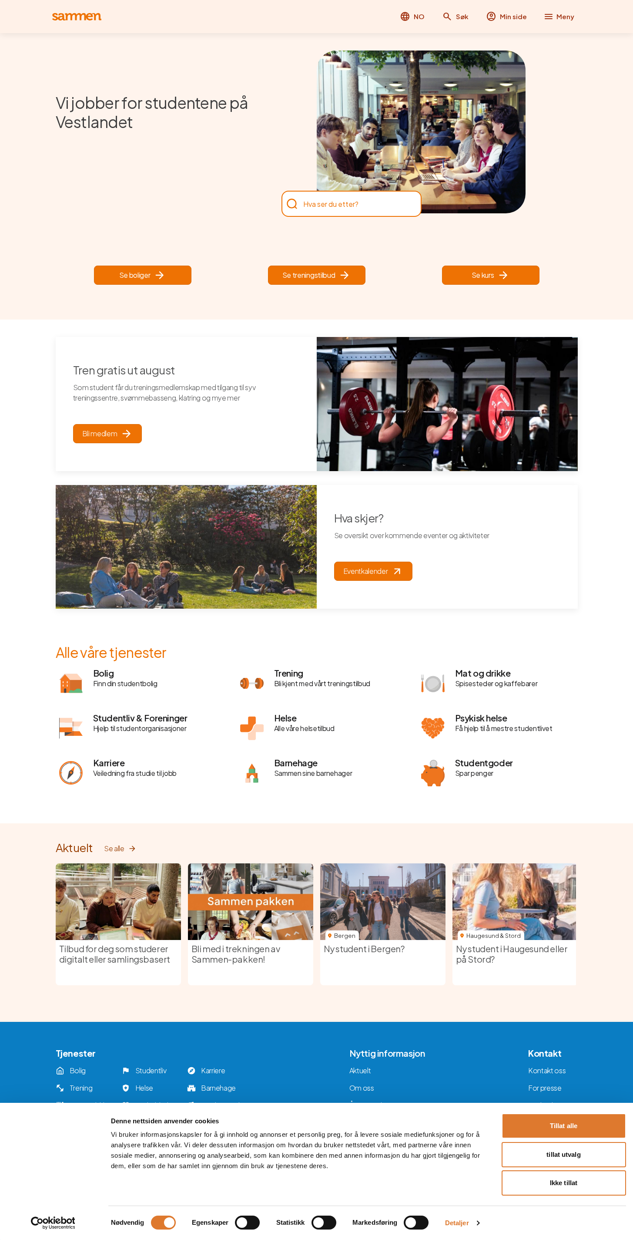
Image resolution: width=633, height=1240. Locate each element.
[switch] (247, 1223)
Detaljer (457, 1223)
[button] (455, 16)
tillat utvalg (563, 1154)
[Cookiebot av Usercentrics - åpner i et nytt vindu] (53, 1223)
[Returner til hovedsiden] (76, 16)
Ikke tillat (563, 1182)
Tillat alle (563, 1125)
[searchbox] (347, 204)
